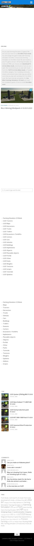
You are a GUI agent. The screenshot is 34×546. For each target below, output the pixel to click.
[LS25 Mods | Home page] (8, 2)
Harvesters (7, 310)
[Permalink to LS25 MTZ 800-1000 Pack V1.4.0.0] (5, 420)
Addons (5, 361)
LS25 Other (7, 258)
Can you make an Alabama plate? (18, 463)
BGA (30, 500)
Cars (4, 318)
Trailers (5, 324)
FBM (14, 507)
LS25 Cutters (7, 237)
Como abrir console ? (14, 467)
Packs (5, 348)
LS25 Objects (7, 250)
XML (2, 523)
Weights (6, 356)
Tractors (6, 308)
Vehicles (6, 316)
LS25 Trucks (7, 229)
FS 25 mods (19, 498)
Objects (6, 340)
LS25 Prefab (7, 256)
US (13, 521)
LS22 (19, 514)
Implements (7, 334)
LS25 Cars (6, 240)
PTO (11, 521)
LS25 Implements (9, 248)
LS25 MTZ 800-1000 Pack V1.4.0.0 (21, 418)
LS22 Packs (4, 105)
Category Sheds (8, 502)
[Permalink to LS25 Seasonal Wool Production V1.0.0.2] (5, 427)
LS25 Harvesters (9, 226)
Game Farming (27, 507)
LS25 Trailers (7, 232)
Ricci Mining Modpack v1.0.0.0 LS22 (16, 108)
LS (16, 514)
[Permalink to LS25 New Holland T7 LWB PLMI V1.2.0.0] (5, 404)
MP (31, 517)
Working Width (27, 521)
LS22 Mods (27, 538)
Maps (5, 305)
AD (15, 500)
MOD (28, 517)
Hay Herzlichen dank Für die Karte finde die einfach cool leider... (19, 480)
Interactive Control (10, 512)
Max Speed (22, 517)
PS (8, 521)
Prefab (5, 342)
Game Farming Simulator (8, 510)
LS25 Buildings (8, 245)
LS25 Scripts (7, 269)
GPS (17, 510)
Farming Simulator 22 (16, 505)
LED (11, 514)
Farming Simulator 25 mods (13, 524)
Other (5, 345)
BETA (26, 500)
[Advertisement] (17, 26)
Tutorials (6, 350)
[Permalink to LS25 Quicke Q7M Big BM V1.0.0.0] (5, 396)
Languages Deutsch (5, 514)
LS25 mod (12, 498)
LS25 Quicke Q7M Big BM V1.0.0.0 (21, 394)
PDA (20, 519)
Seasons (6, 326)
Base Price (21, 500)
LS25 (23, 514)
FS (16, 507)
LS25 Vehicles (7, 242)
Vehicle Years (18, 521)
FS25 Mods (4, 498)
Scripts (5, 364)
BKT (2, 502)
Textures (6, 353)
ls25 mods (11, 500)
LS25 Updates (8, 274)
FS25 (19, 506)
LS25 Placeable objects (11, 253)
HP (21, 509)
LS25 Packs (7, 261)
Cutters (6, 329)
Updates (6, 359)
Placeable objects (9, 337)
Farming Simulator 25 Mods (12, 218)
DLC (22, 502)
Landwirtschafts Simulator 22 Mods (12, 538)
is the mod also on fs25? (15, 486)
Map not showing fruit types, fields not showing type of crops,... (19, 473)
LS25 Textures (8, 266)
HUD (25, 510)
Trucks (5, 313)
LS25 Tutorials (8, 272)
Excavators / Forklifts (10, 332)
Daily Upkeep (17, 502)
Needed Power (5, 519)
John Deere (25, 512)
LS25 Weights (7, 264)
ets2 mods (25, 524)
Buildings (6, 321)
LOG (14, 514)
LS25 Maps (6, 223)
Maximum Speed (13, 517)
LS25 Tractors (8, 221)
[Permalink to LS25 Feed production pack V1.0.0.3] (5, 412)
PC (17, 519)
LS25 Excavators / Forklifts (12, 234)
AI (17, 500)
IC (27, 510)
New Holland (13, 519)
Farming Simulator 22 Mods (12, 302)
